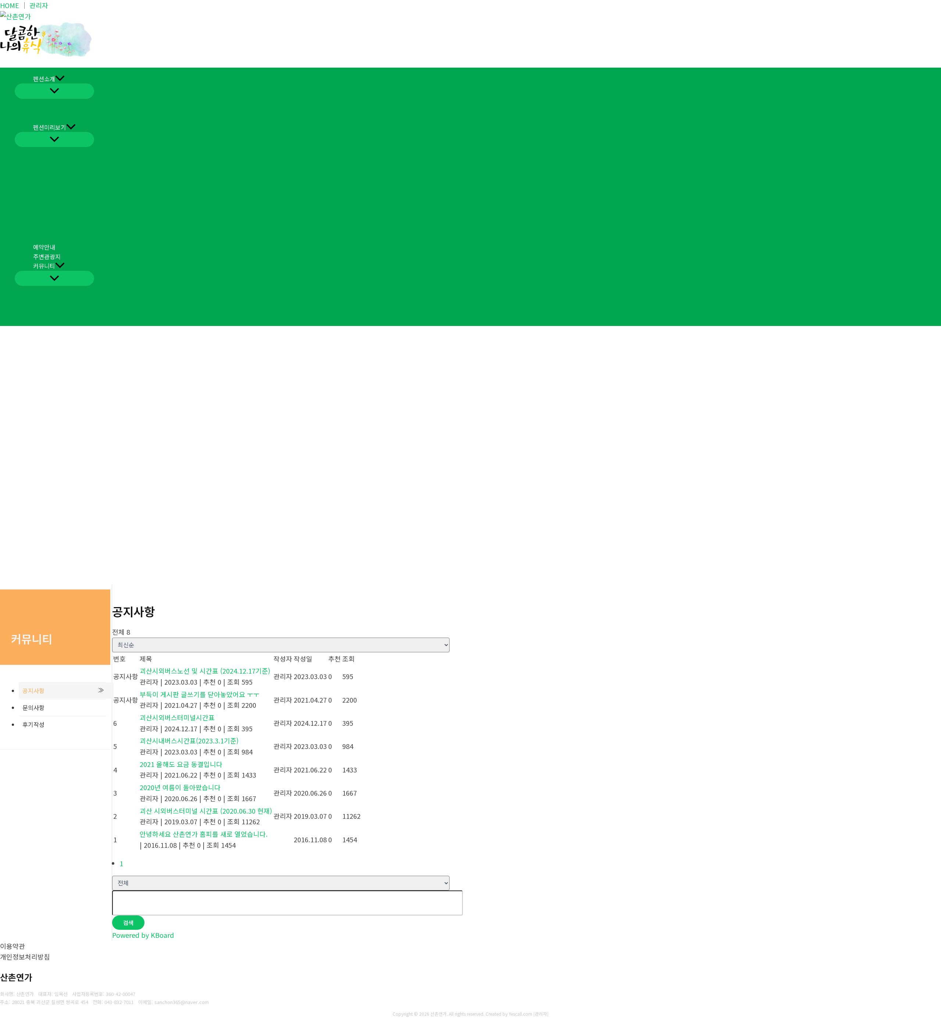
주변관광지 (47, 256)
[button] (60, 79)
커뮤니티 (44, 265)
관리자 (38, 5)
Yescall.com (520, 1014)
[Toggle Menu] (54, 90)
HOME (9, 5)
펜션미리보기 (49, 127)
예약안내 (44, 247)
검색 (128, 922)
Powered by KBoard (143, 935)
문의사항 (33, 707)
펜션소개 (44, 78)
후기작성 (33, 724)
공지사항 (33, 690)
